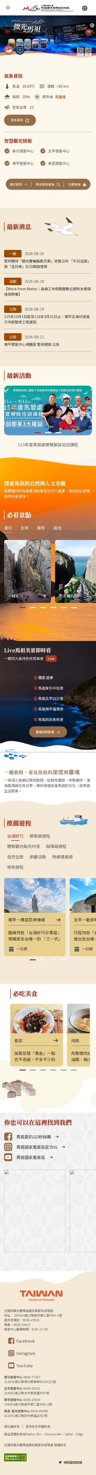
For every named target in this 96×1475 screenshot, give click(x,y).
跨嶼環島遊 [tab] (62, 857)
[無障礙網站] (15, 1457)
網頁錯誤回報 (73, 1462)
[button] (89, 31)
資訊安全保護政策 (38, 1426)
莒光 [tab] (57, 528)
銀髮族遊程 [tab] (40, 836)
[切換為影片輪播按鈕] (20, 50)
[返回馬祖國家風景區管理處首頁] (48, 8)
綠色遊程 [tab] (15, 867)
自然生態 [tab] (15, 857)
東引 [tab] (8, 528)
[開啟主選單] (7, 7)
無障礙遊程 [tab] (56, 846)
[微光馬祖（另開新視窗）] (48, 37)
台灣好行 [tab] (15, 836)
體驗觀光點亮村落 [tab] (23, 846)
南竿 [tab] (41, 528)
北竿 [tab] (24, 528)
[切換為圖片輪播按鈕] (8, 50)
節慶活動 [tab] (38, 857)
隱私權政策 (11, 1426)
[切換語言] (84, 8)
